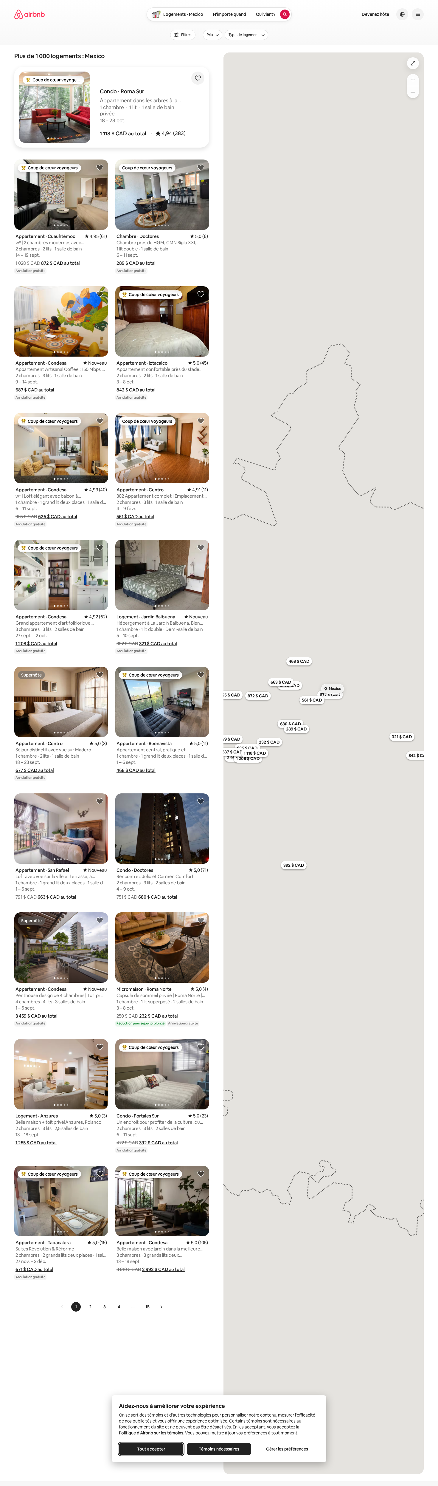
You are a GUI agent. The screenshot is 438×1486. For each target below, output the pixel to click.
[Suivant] (161, 1307)
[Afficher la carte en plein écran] (413, 63)
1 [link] (76, 1306)
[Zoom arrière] (413, 80)
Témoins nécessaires (219, 1449)
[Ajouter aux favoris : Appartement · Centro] (201, 420)
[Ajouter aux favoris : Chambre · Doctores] (201, 167)
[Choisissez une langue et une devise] (402, 14)
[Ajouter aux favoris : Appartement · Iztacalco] (201, 294)
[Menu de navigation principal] (418, 14)
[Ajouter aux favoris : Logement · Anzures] (100, 1047)
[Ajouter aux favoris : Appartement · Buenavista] (201, 674)
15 (147, 1306)
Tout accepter (151, 1449)
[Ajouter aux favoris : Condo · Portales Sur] (201, 1047)
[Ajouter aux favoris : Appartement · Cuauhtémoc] (100, 167)
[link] (62, 1307)
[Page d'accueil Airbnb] (29, 14)
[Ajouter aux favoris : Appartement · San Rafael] (100, 801)
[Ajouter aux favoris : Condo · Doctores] (201, 801)
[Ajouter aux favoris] (197, 78)
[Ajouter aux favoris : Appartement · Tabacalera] (100, 1173)
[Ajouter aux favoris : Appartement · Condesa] (100, 294)
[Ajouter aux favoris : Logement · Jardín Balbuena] (201, 547)
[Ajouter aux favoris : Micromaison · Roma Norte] (201, 920)
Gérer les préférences (287, 1449)
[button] (123, 133)
